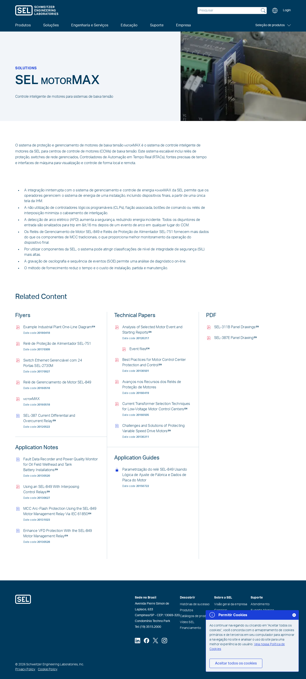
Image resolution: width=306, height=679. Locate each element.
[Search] (263, 11)
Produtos (186, 610)
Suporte (157, 25)
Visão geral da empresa (230, 604)
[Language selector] (275, 10)
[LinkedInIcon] (137, 640)
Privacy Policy (25, 669)
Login (287, 10)
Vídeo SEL (187, 622)
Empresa (183, 25)
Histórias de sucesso (195, 604)
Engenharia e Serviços (89, 25)
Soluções (51, 25)
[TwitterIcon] (155, 640)
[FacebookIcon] (146, 640)
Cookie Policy (47, 669)
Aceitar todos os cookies (236, 663)
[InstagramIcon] (164, 640)
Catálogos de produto (195, 616)
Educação (129, 25)
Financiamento (190, 628)
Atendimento (260, 604)
